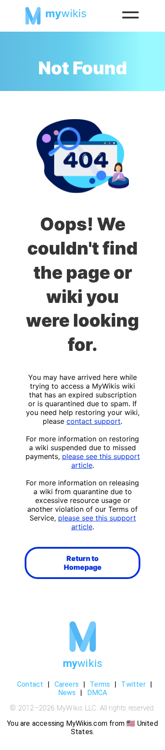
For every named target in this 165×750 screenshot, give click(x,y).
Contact (30, 684)
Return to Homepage (83, 563)
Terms (100, 684)
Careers (67, 684)
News (67, 692)
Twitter (133, 684)
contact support (93, 421)
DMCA (97, 692)
